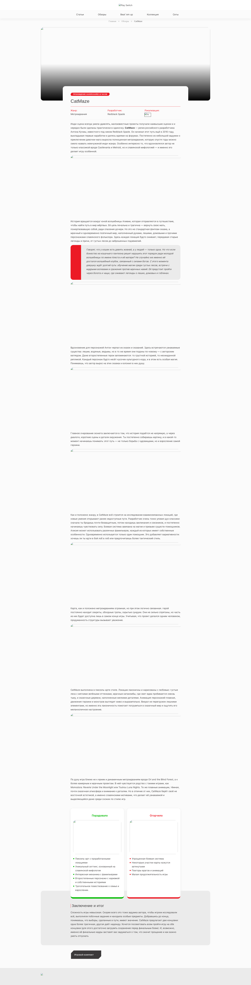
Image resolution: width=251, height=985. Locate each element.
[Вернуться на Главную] (125, 5)
